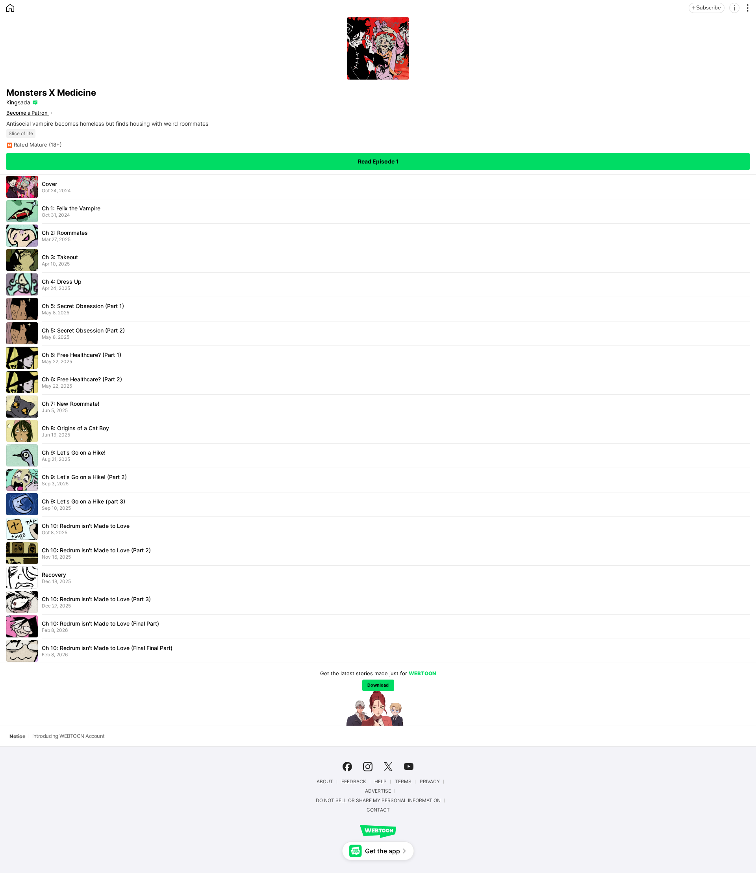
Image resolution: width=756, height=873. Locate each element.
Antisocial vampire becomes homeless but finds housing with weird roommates (107, 123)
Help (380, 781)
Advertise (378, 791)
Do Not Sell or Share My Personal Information (378, 800)
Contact (378, 810)
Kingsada (19, 102)
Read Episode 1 (378, 161)
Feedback (353, 781)
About (325, 781)
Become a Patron (27, 113)
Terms (403, 781)
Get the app (382, 851)
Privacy (430, 781)
